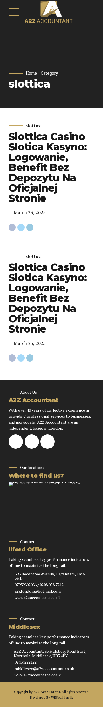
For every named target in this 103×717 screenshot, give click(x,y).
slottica (33, 125)
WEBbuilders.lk (62, 697)
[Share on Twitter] (21, 227)
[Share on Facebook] (12, 227)
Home (31, 73)
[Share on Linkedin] (29, 227)
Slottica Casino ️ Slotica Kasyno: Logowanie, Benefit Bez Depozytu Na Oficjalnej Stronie (48, 167)
